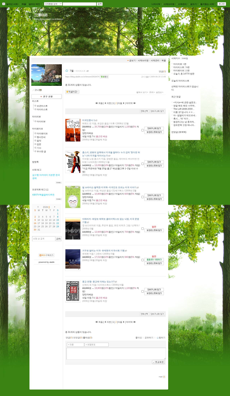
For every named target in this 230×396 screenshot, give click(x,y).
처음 (100, 103)
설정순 (159, 92)
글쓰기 (193, 4)
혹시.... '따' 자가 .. (181, 118)
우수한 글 (41, 151)
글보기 (132, 60)
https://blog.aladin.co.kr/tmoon (48, 19)
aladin (51, 262)
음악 (39, 140)
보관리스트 (42, 106)
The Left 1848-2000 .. (183, 109)
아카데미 (43, 175)
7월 (72, 70)
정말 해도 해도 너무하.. (184, 105)
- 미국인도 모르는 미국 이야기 (109, 187)
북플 (24, 4)
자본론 (52, 175)
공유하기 (149, 337)
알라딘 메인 (34, 4)
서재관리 (182, 4)
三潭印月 (41, 15)
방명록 (35, 162)
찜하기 (162, 337)
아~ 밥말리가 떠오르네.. (184, 115)
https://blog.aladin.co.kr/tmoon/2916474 (82, 77)
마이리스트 (42, 109)
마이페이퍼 (37, 128)
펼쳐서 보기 (141, 92)
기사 (39, 148)
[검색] (58, 238)
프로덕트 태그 (39, 189)
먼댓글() (77, 337)
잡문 (39, 144)
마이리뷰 (36, 116)
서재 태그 (36, 170)
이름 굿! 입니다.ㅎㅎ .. (183, 112)
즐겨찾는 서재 (207, 4)
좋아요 (138, 337)
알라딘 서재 (12, 4)
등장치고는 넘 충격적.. (184, 122)
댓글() (162, 71)
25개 (151, 92)
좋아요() (87, 337)
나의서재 (155, 4)
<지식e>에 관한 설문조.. (185, 102)
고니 (143, 77)
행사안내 (41, 137)
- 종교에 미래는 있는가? (98, 281)
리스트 (35, 101)
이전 (108, 103)
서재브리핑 (169, 4)
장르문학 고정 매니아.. (184, 125)
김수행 (35, 175)
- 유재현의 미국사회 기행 (103, 250)
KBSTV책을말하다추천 (43, 195)
